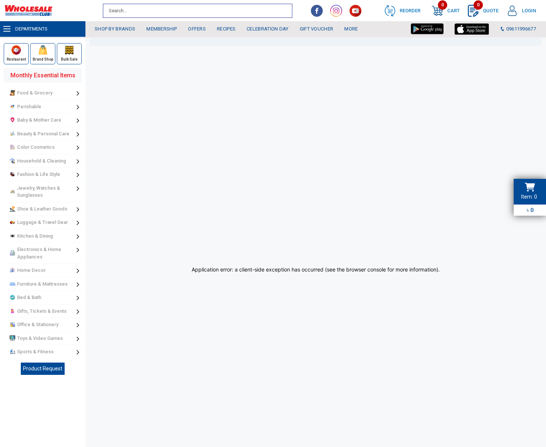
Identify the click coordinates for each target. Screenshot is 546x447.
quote (487, 9)
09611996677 (520, 29)
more (351, 29)
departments (31, 29)
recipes (226, 29)
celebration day (268, 29)
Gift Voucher (317, 29)
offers (197, 29)
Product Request (42, 369)
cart (450, 9)
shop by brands (115, 29)
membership (161, 29)
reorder (410, 10)
